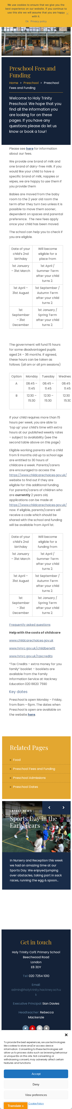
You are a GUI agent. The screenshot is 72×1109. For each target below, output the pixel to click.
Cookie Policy (36, 1103)
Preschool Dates (25, 787)
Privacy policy (39, 21)
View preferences (36, 1095)
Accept (36, 1073)
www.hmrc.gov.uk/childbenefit (32, 648)
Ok (27, 21)
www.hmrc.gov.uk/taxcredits (31, 656)
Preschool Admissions (29, 778)
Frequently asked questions (29, 625)
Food (17, 760)
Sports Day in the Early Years (33, 822)
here (29, 148)
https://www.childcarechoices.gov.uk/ (38, 475)
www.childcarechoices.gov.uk (31, 640)
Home (13, 83)
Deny (36, 1084)
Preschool (31, 83)
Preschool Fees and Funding (34, 769)
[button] (66, 1035)
